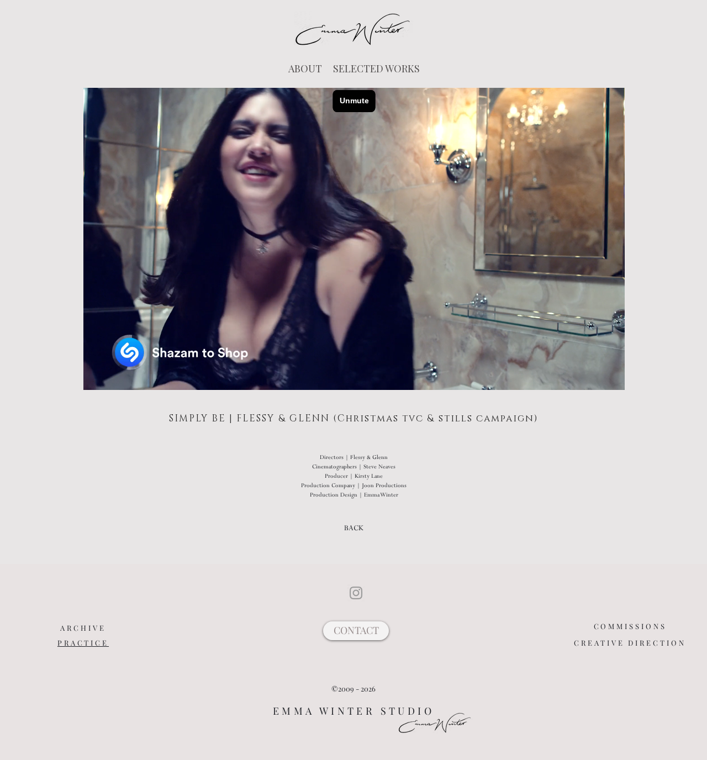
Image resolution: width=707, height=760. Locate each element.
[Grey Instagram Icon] (356, 592)
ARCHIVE (82, 627)
